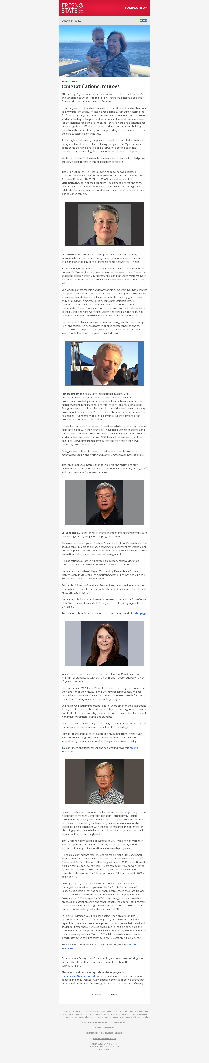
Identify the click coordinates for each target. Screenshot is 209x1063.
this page (140, 613)
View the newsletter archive (104, 1038)
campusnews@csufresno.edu (79, 976)
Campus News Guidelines (104, 1027)
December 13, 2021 (72, 20)
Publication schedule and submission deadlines (104, 1033)
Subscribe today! (121, 1022)
